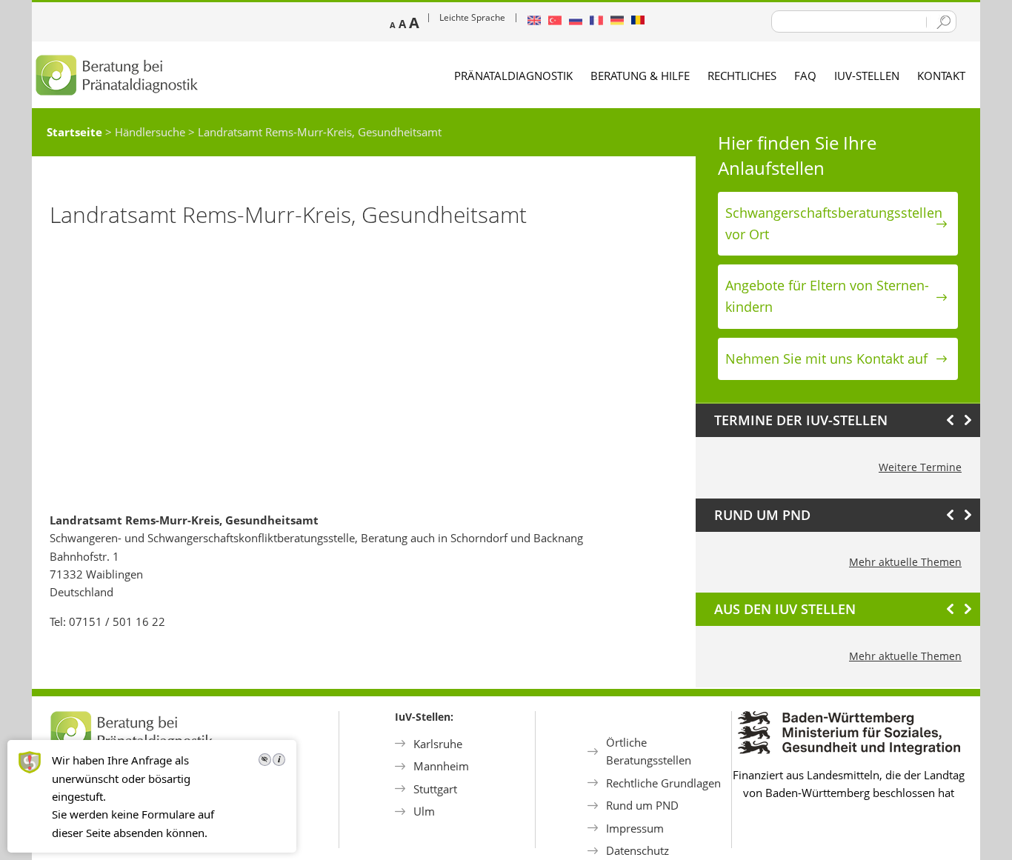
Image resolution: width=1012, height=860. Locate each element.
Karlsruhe (437, 743)
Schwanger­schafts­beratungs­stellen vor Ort (833, 223)
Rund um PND (642, 805)
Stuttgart (435, 788)
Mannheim (441, 766)
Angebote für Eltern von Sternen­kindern (827, 296)
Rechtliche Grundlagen (663, 783)
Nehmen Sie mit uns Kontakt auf (826, 358)
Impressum (635, 828)
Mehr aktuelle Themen (905, 562)
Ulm (424, 811)
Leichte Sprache (472, 17)
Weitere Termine (920, 467)
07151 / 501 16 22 (117, 621)
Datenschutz (637, 850)
